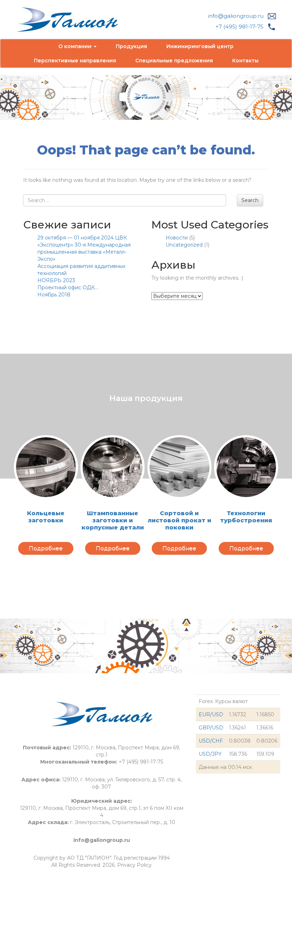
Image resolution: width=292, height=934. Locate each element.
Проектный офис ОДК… (67, 287)
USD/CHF (211, 741)
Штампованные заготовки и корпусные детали (113, 520)
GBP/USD (211, 727)
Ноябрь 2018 (54, 294)
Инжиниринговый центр (200, 46)
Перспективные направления (75, 60)
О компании (75, 46)
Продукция (131, 46)
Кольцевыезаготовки (45, 517)
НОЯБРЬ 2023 (56, 280)
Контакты (245, 60)
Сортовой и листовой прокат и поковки (179, 520)
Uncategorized (184, 245)
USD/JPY (210, 754)
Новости (177, 237)
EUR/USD (211, 714)
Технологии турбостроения (246, 517)
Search (250, 200)
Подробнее (46, 548)
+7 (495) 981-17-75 (239, 26)
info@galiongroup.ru (236, 15)
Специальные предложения (174, 60)
